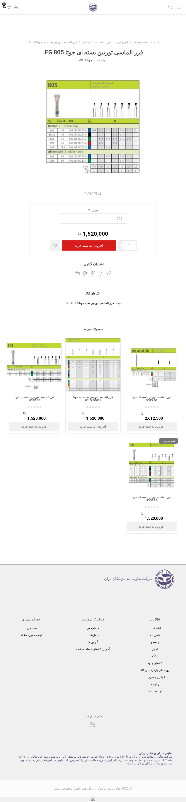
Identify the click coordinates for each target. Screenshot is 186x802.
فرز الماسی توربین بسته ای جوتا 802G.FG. (34, 398)
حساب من (93, 628)
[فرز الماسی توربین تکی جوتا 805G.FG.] (151, 464)
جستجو (155, 642)
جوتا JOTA (85, 60)
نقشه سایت (155, 628)
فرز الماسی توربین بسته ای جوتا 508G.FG (151, 398)
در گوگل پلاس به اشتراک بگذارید (85, 273)
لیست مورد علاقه (31, 635)
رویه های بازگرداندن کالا (154, 670)
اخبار (155, 649)
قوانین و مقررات (155, 677)
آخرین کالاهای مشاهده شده (93, 649)
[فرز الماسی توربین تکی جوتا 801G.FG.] (93, 364)
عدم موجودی (169, 441)
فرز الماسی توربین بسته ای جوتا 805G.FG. (151, 498)
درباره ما (155, 684)
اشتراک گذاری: (93, 264)
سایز (94, 210)
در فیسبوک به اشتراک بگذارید (100, 273)
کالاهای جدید (155, 663)
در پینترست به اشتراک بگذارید (93, 273)
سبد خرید (31, 628)
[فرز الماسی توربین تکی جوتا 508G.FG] (151, 364)
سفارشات (93, 635)
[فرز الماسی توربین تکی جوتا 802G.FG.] (34, 364)
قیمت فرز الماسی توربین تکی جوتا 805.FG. (95, 303)
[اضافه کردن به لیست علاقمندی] (55, 245)
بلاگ (155, 656)
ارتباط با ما (155, 691)
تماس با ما (155, 635)
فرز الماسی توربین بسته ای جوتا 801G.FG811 (93, 398)
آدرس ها (93, 642)
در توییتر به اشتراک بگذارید (108, 273)
